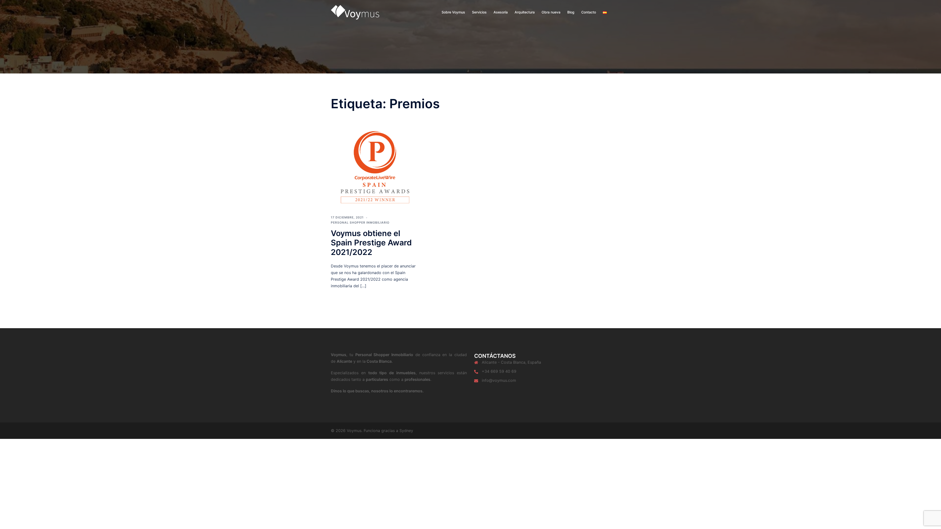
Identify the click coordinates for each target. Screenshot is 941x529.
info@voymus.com (499, 380)
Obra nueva (551, 12)
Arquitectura (525, 12)
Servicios (479, 12)
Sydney (406, 430)
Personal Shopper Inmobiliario (360, 222)
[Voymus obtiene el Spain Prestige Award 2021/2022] (375, 167)
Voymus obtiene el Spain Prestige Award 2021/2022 (371, 242)
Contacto (588, 12)
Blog (570, 12)
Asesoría (501, 12)
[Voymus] (355, 11)
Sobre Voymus (453, 12)
